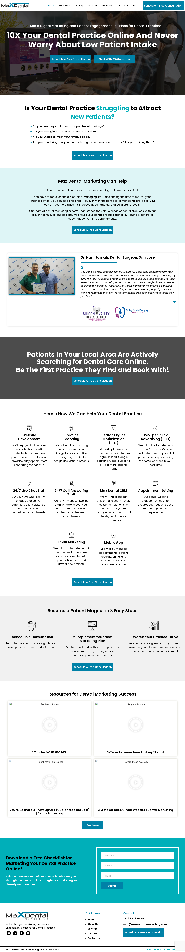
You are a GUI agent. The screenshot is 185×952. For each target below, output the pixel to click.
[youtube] (28, 933)
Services (63, 5)
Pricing (79, 5)
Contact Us (122, 5)
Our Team (92, 5)
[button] (49, 725)
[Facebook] (22, 933)
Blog (135, 5)
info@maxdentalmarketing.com (145, 924)
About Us (107, 5)
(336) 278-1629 (133, 918)
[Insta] (15, 933)
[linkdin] (9, 933)
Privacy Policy (154, 949)
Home (51, 5)
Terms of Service (170, 949)
